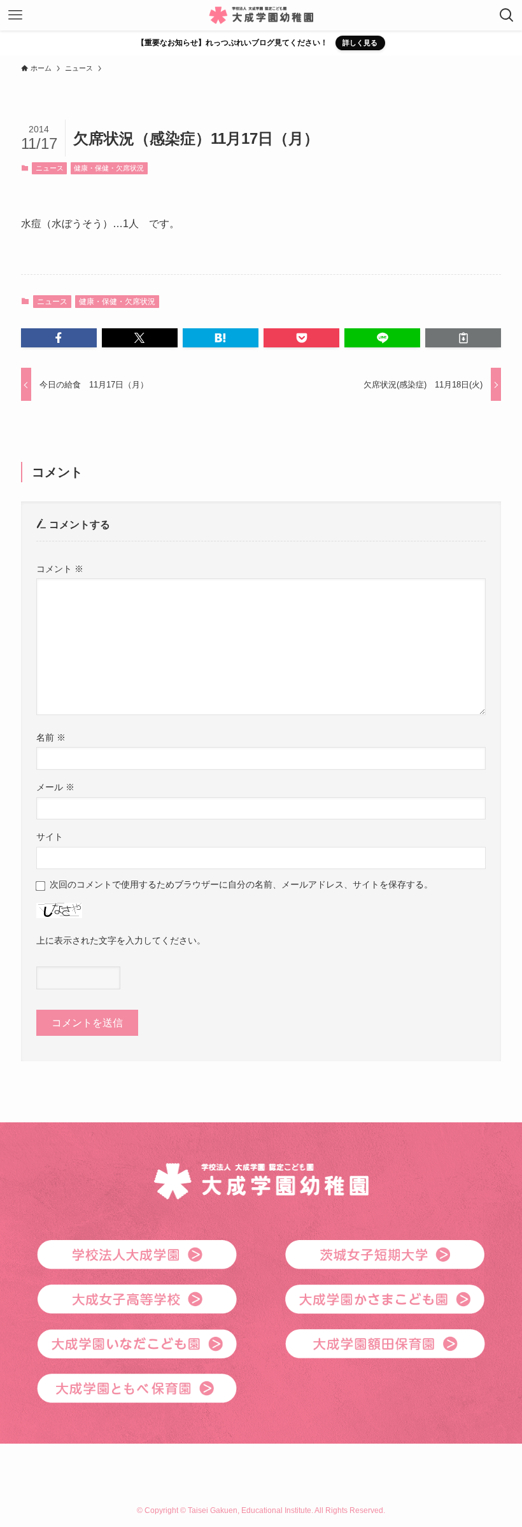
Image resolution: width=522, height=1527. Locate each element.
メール (55, 787)
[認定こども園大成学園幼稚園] (261, 15)
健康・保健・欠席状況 (109, 168)
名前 (51, 737)
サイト (49, 837)
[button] (59, 337)
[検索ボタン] (506, 15)
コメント (59, 569)
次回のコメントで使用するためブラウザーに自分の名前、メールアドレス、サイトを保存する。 (241, 884)
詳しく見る (359, 42)
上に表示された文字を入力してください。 (121, 940)
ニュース (50, 168)
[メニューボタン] (15, 15)
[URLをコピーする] (463, 337)
